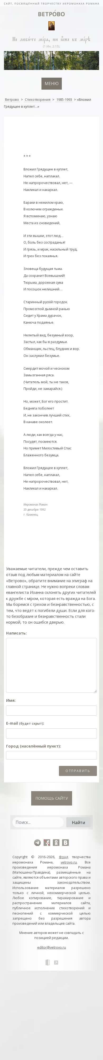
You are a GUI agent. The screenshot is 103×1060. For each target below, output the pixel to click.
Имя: (11, 700)
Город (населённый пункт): (33, 746)
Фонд (63, 856)
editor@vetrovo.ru (51, 947)
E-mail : (25, 723)
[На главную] (51, 3)
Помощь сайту (51, 798)
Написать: (16, 633)
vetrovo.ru (69, 862)
